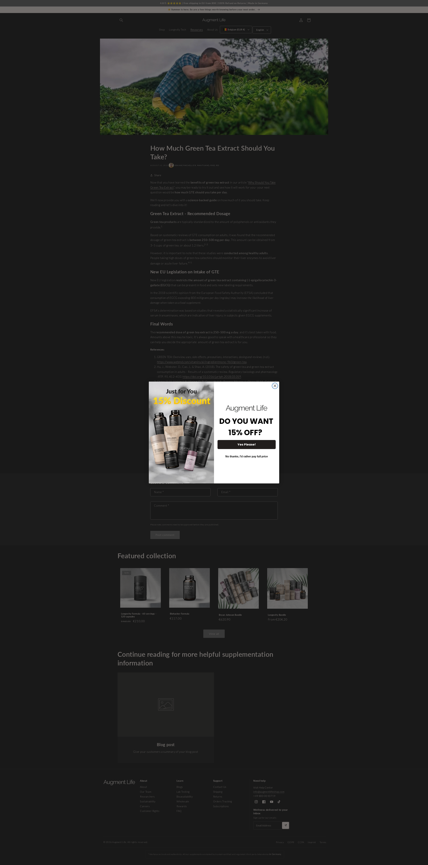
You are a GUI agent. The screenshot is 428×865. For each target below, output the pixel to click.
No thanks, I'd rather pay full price (246, 456)
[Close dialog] (275, 386)
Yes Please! (247, 444)
